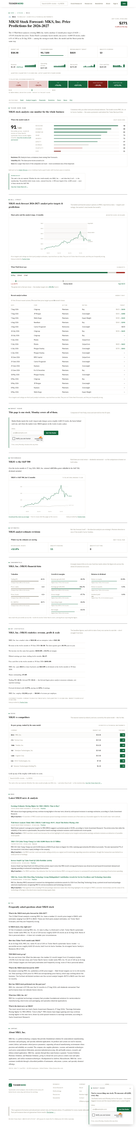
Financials (42, 100)
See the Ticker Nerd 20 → (19, 187)
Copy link (81, 640)
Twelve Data (26, 259)
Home (12, 13)
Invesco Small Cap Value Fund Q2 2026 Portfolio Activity (31, 860)
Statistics (51, 100)
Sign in (115, 4)
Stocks (20, 13)
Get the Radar (51, 433)
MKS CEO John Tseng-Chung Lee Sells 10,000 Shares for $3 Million (35, 841)
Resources (88, 4)
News (65, 100)
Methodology (57, 1091)
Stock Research (76, 4)
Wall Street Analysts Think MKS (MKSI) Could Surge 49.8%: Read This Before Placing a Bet (45, 822)
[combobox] (54, 4)
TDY (12, 750)
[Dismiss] (130, 1088)
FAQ (71, 100)
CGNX (12, 756)
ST (12, 766)
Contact (81, 1098)
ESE (12, 761)
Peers (59, 100)
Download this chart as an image (19, 517)
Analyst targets (31, 100)
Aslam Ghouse (23, 170)
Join (124, 4)
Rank (21, 100)
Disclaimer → (51, 1112)
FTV (12, 740)
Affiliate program (84, 1101)
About (108, 4)
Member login (83, 1094)
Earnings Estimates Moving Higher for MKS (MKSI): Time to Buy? (35, 806)
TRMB (12, 745)
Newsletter (99, 4)
